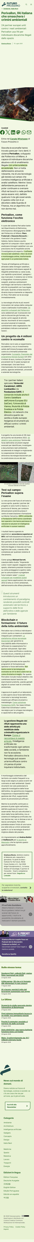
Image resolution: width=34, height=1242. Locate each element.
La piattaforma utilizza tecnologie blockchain (13, 638)
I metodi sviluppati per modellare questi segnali (14, 577)
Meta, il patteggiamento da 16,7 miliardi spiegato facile (15, 1039)
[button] (26, 4)
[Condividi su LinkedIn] (13, 134)
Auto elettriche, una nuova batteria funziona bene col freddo (16, 1031)
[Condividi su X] (8, 134)
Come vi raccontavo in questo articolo (14, 738)
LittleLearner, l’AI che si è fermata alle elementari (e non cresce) (16, 982)
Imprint (6, 1229)
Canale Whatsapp (19, 139)
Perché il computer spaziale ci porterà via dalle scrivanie (14, 1023)
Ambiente (6, 9)
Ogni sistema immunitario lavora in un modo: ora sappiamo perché (16, 1014)
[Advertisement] (17, 68)
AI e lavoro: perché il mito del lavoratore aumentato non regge (15, 990)
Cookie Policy (20, 1227)
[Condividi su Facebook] (2, 134)
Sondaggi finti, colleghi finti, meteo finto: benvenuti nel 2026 (16, 974)
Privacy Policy (9, 1227)
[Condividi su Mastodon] (18, 134)
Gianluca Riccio (6, 43)
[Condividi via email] (29, 134)
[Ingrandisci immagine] (32, 464)
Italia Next (14, 9)
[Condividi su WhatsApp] (24, 134)
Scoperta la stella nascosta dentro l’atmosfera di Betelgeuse (16, 1006)
